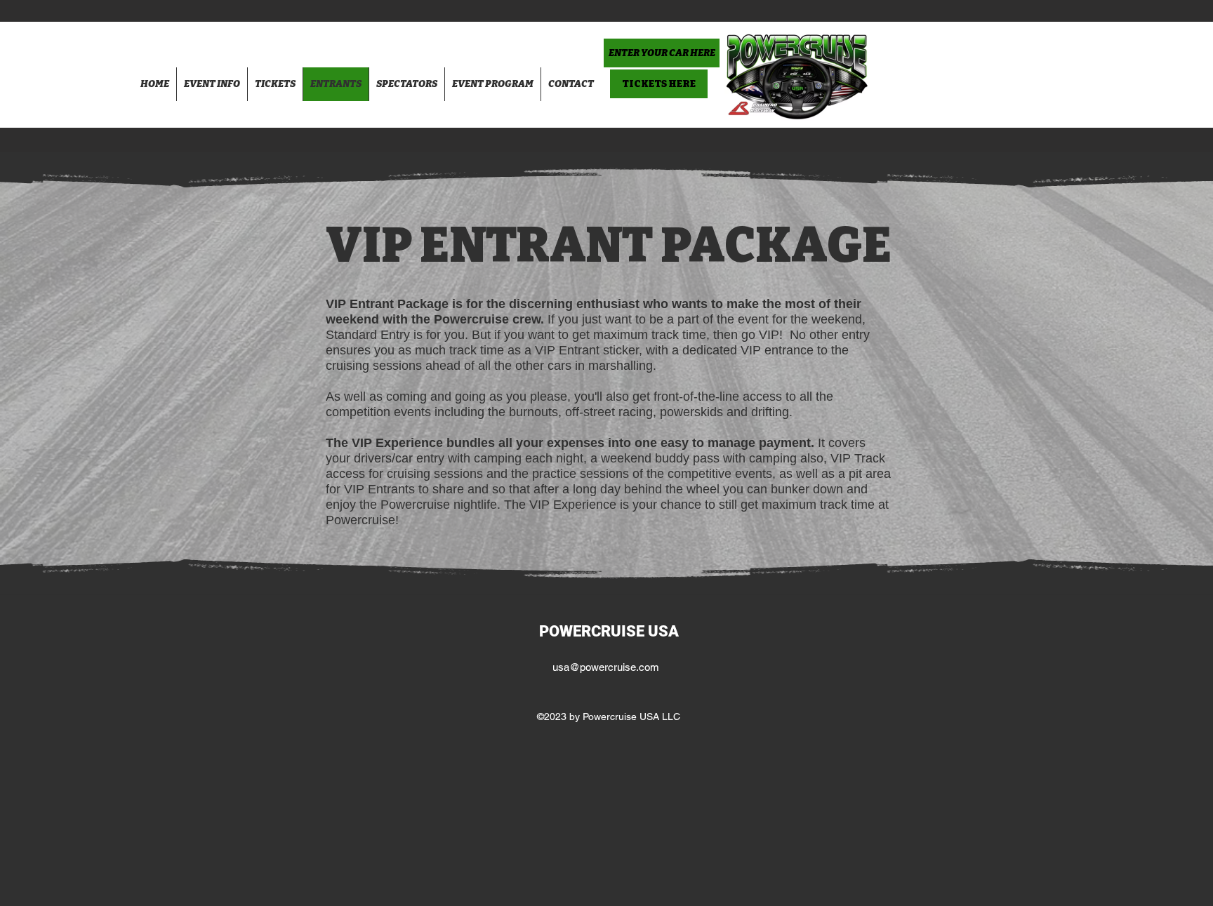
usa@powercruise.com (605, 667)
